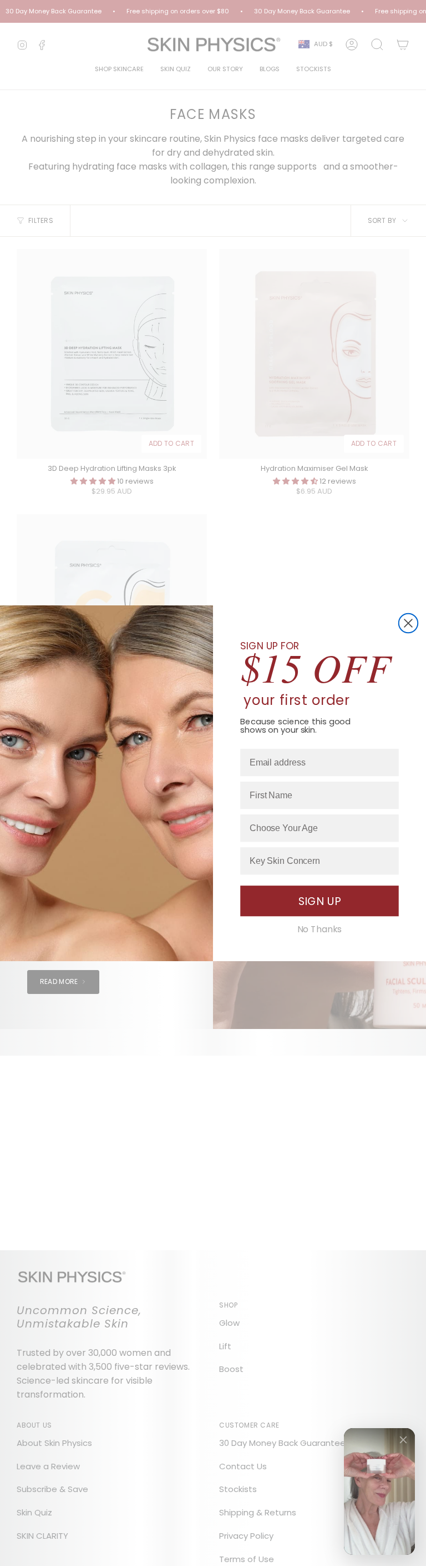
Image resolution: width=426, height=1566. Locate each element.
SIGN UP (319, 901)
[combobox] (316, 828)
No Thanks (319, 929)
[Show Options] (388, 828)
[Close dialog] (408, 622)
